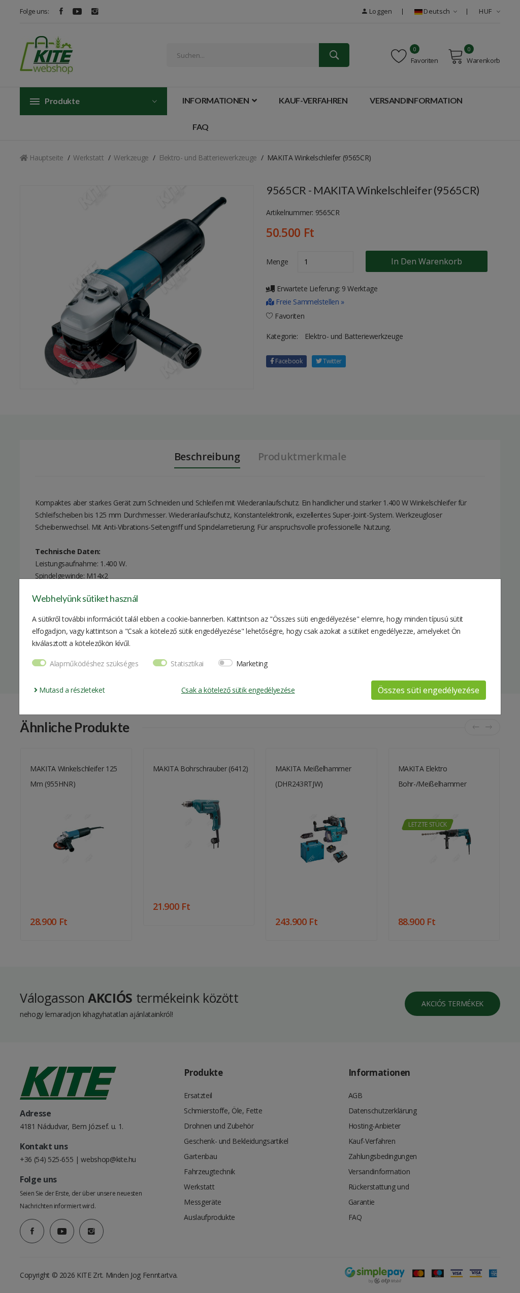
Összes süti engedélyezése (428, 690)
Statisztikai (187, 663)
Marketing (252, 663)
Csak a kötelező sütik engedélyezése (238, 690)
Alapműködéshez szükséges (94, 663)
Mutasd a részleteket (71, 690)
